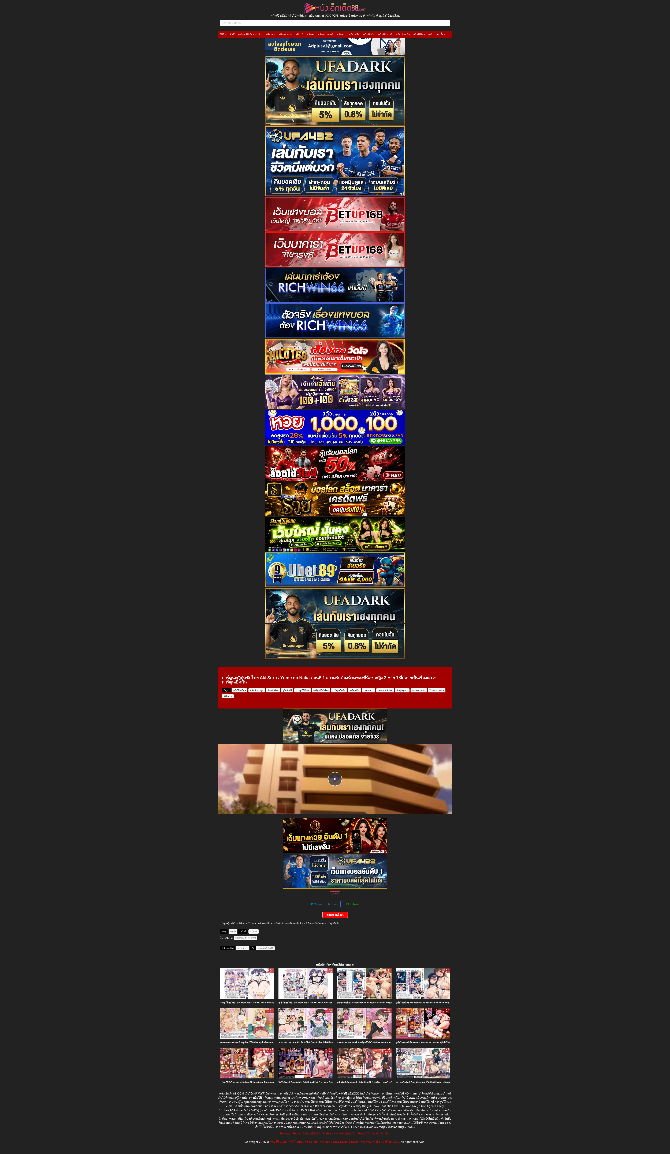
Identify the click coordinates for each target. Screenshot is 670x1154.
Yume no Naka (436, 690)
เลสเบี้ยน (440, 34)
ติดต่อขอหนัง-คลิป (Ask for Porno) (344, 1133)
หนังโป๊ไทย (419, 34)
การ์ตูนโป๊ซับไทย (321, 690)
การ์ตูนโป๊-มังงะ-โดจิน (250, 34)
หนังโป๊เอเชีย (403, 34)
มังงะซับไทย (272, 690)
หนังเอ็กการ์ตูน (256, 690)
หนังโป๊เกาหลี (385, 34)
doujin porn (402, 690)
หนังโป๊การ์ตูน (239, 690)
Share (317, 904)
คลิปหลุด (270, 34)
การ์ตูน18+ (354, 690)
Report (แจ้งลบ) (335, 914)
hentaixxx (369, 690)
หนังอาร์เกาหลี (325, 34)
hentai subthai (385, 690)
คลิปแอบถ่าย (285, 34)
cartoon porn (418, 690)
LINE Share (351, 904)
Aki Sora (228, 696)
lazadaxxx (243, 948)
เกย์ (430, 34)
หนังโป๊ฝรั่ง (369, 34)
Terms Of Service (378, 1133)
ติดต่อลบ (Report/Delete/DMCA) (301, 1133)
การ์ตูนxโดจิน (339, 690)
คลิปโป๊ (299, 34)
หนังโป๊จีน (354, 34)
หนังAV (310, 34)
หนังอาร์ (341, 34)
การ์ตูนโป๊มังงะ (302, 690)
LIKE (335, 893)
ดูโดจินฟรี (287, 690)
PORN (222, 34)
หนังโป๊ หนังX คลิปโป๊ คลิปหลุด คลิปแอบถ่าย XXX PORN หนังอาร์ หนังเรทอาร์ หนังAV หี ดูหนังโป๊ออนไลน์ (335, 1142)
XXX (232, 34)
